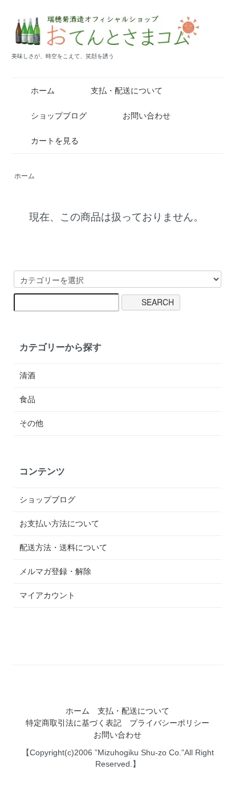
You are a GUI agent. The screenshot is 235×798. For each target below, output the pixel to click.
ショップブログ (59, 115)
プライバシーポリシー (169, 722)
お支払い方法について (59, 523)
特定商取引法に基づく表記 (73, 722)
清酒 (27, 375)
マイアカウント (47, 595)
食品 (27, 399)
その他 (31, 423)
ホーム (43, 90)
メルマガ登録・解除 (55, 571)
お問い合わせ (147, 115)
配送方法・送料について (63, 547)
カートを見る (55, 140)
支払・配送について (127, 90)
